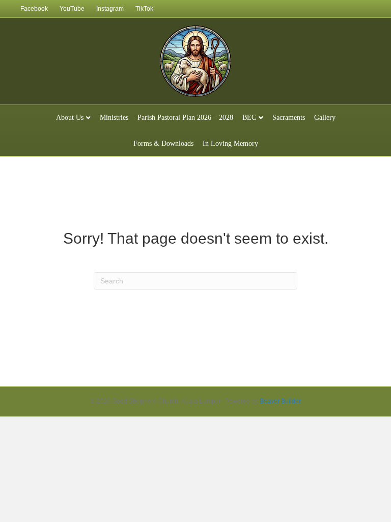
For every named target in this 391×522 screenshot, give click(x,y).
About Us (69, 117)
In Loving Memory (230, 143)
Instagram (110, 8)
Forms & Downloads (163, 143)
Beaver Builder (280, 401)
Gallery (325, 117)
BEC (249, 117)
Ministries (114, 117)
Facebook (34, 8)
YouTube (72, 8)
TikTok (144, 8)
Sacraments (288, 117)
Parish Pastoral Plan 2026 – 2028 (185, 117)
